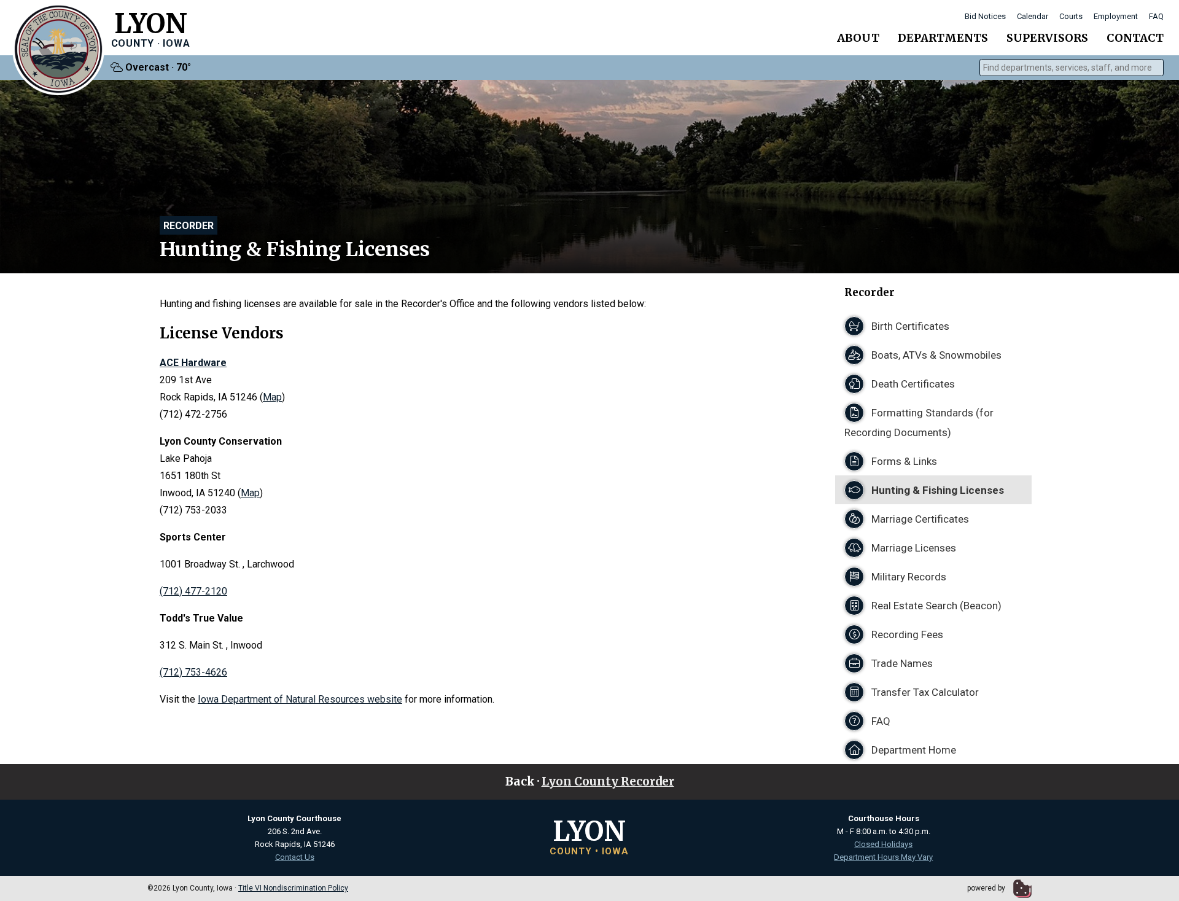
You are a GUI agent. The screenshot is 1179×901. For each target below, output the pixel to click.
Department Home (912, 750)
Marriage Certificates (919, 519)
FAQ (1156, 16)
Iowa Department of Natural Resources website (300, 699)
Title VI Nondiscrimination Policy (293, 888)
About (858, 38)
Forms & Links (903, 461)
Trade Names (901, 663)
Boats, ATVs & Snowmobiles (935, 355)
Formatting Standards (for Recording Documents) (919, 423)
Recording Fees (906, 634)
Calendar (1032, 16)
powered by (987, 888)
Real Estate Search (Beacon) (935, 605)
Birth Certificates (909, 326)
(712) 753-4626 (193, 672)
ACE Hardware (193, 363)
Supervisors (1047, 38)
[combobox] (1071, 67)
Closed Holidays (883, 844)
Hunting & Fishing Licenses (936, 490)
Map (272, 397)
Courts (1071, 16)
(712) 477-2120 (193, 591)
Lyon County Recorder (608, 781)
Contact (1135, 38)
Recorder (188, 226)
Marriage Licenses (912, 548)
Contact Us (294, 857)
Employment (1116, 16)
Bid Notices (985, 16)
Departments (943, 38)
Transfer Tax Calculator (924, 692)
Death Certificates (912, 384)
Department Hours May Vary (883, 857)
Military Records (907, 577)
